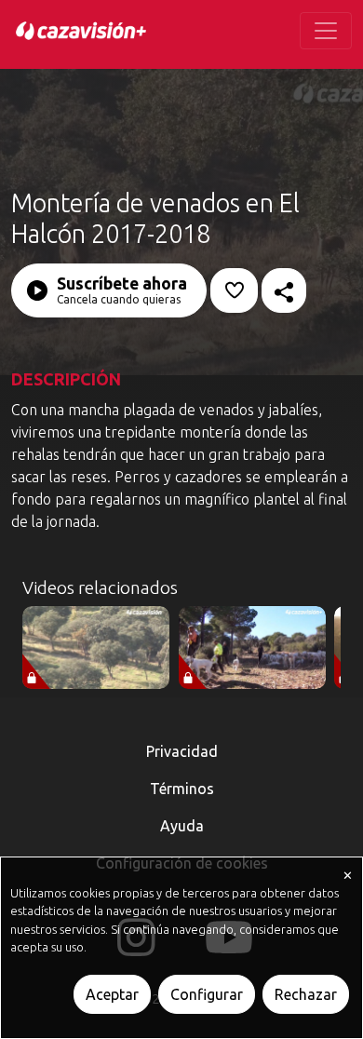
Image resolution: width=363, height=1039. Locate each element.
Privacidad (182, 751)
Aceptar (112, 994)
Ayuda (182, 825)
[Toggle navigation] (326, 30)
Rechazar (306, 994)
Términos (182, 788)
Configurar (206, 994)
